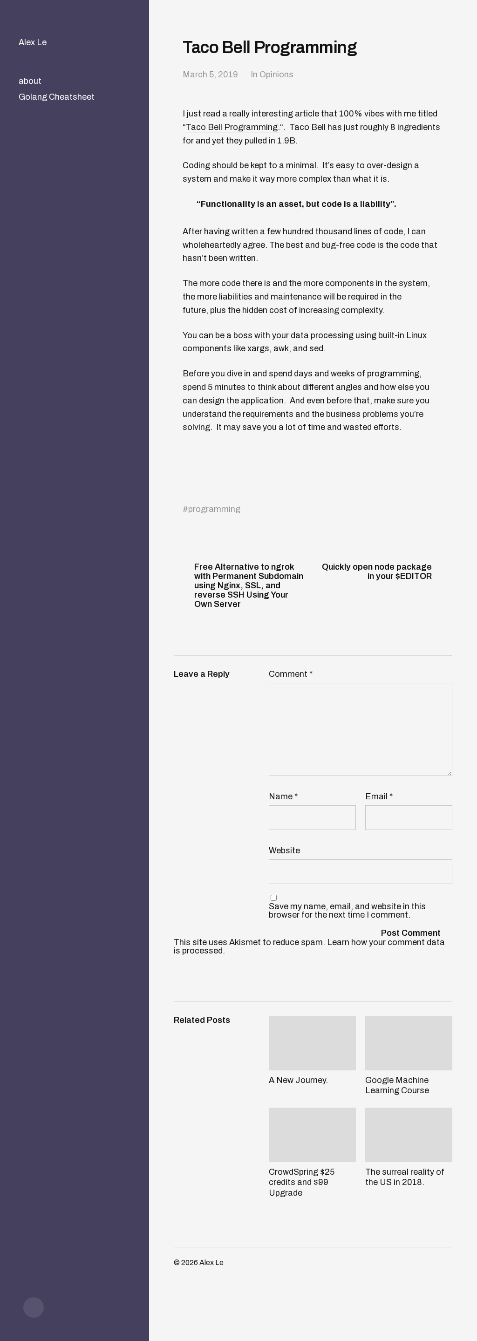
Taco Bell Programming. (233, 127)
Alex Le (33, 42)
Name (283, 796)
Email (379, 796)
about (30, 81)
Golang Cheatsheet (57, 97)
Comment (291, 674)
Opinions (276, 74)
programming (214, 509)
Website (284, 850)
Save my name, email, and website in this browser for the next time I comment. (347, 910)
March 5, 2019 (210, 74)
